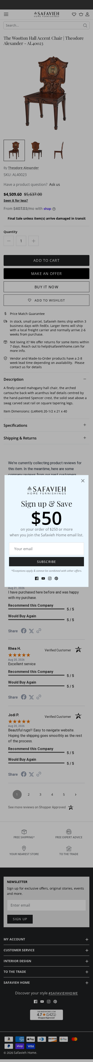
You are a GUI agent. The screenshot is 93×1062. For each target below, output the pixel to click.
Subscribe (46, 561)
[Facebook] (36, 578)
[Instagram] (49, 578)
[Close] (83, 481)
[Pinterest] (56, 578)
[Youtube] (43, 578)
